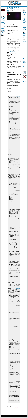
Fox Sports (23, 81)
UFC (10, 86)
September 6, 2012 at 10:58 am (17, 137)
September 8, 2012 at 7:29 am (18, 381)
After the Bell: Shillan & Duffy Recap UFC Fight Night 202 (25, 51)
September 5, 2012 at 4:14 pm (18, 109)
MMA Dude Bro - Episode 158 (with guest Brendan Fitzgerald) (25, 49)
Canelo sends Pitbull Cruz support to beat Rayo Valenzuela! (24, 59)
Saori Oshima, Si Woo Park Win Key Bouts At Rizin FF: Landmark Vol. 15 (25, 33)
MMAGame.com (24, 67)
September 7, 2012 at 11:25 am (17, 361)
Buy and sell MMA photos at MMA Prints (24, 78)
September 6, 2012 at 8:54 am (18, 294)
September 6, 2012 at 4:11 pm (18, 305)
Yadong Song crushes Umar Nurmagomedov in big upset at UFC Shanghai (3, 26)
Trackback (19, 86)
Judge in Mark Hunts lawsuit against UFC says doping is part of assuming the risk (24, 28)
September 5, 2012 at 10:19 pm (18, 190)
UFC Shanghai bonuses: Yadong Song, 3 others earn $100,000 (3, 28)
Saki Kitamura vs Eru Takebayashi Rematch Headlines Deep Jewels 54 (24, 35)
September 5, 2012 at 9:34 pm (18, 121)
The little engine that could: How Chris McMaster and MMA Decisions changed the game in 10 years (24, 15)
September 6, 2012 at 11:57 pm (17, 253)
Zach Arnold (8, 10)
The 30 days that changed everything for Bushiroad (24, 11)
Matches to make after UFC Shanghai (3, 32)
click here (25, 72)
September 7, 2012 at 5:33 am (18, 346)
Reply (9, 108)
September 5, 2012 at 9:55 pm (18, 288)
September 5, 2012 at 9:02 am (18, 284)
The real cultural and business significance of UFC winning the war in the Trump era (25, 20)
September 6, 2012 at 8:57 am (18, 131)
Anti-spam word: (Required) (9, 406)
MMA (9, 86)
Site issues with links (24, 29)
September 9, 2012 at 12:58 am (17, 385)
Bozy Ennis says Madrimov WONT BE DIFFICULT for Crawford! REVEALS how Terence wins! (24, 62)
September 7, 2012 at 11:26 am (17, 272)
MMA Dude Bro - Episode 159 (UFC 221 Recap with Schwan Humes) (24, 47)
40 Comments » (15, 86)
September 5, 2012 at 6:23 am (18, 96)
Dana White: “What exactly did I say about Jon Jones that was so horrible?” (14, 9)
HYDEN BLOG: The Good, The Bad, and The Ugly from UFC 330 (3, 20)
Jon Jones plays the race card (12, 51)
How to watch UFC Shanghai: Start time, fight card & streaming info (3, 34)
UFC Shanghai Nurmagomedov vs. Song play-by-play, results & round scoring (3, 30)
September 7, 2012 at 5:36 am (18, 264)
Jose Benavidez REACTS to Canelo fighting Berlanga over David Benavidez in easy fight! (24, 58)
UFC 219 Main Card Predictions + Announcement (24, 43)
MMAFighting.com (24, 66)
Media (8, 86)
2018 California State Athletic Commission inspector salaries (24, 26)
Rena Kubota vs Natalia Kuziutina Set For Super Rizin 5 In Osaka (25, 37)
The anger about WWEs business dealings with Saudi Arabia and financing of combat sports (25, 22)
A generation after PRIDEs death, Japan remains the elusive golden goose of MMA (24, 13)
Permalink (17, 86)
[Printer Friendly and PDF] (8, 11)
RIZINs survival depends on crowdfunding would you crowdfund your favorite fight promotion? (24, 18)
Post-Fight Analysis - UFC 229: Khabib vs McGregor (24, 41)
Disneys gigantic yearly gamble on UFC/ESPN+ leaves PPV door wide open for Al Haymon (24, 24)
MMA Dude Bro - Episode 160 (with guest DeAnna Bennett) (25, 45)
